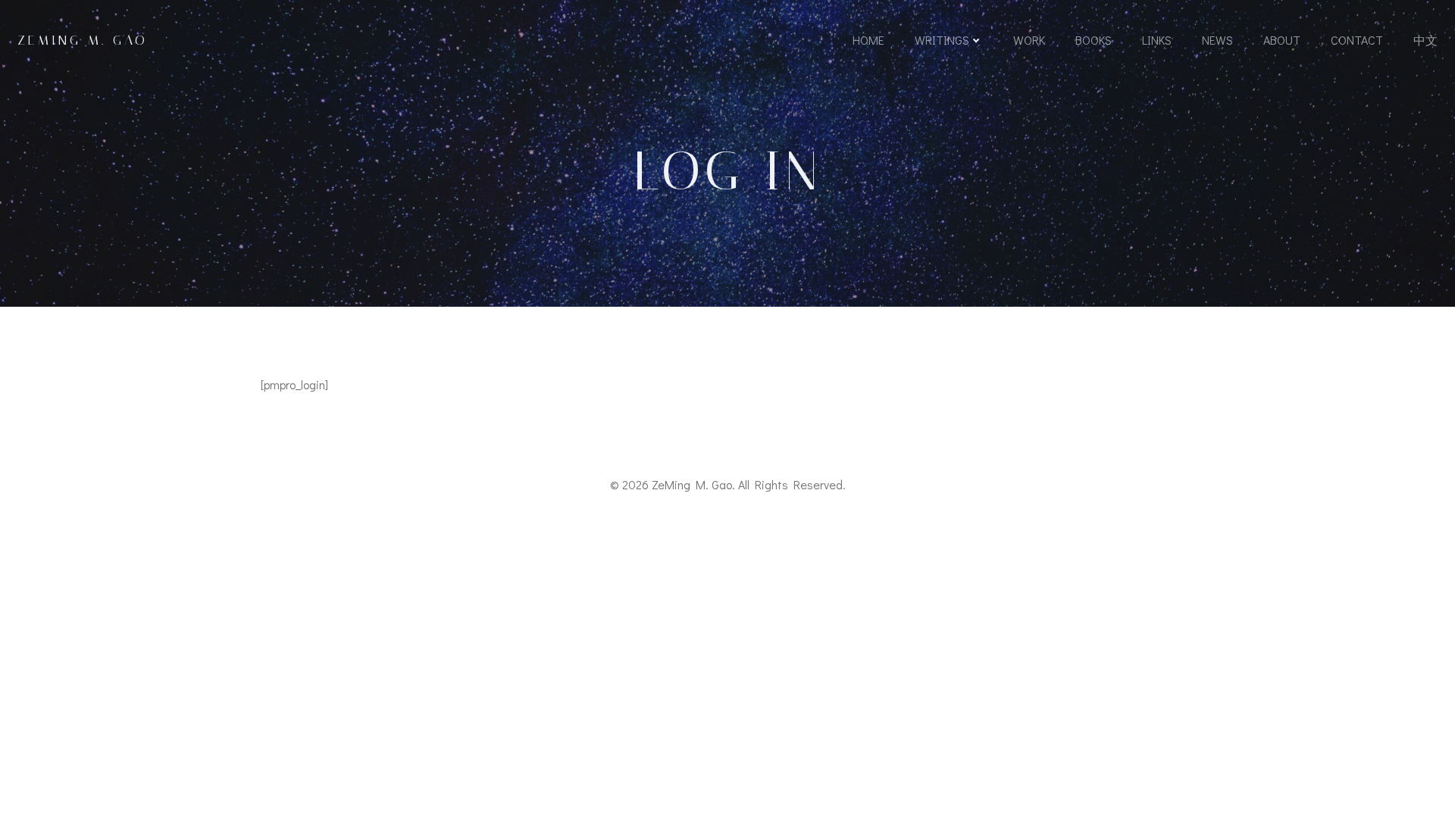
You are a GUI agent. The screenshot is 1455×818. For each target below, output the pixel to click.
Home (868, 40)
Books (1093, 40)
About (1281, 40)
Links (1157, 40)
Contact (1357, 40)
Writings (942, 40)
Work (1029, 40)
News (1217, 40)
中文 (1425, 40)
